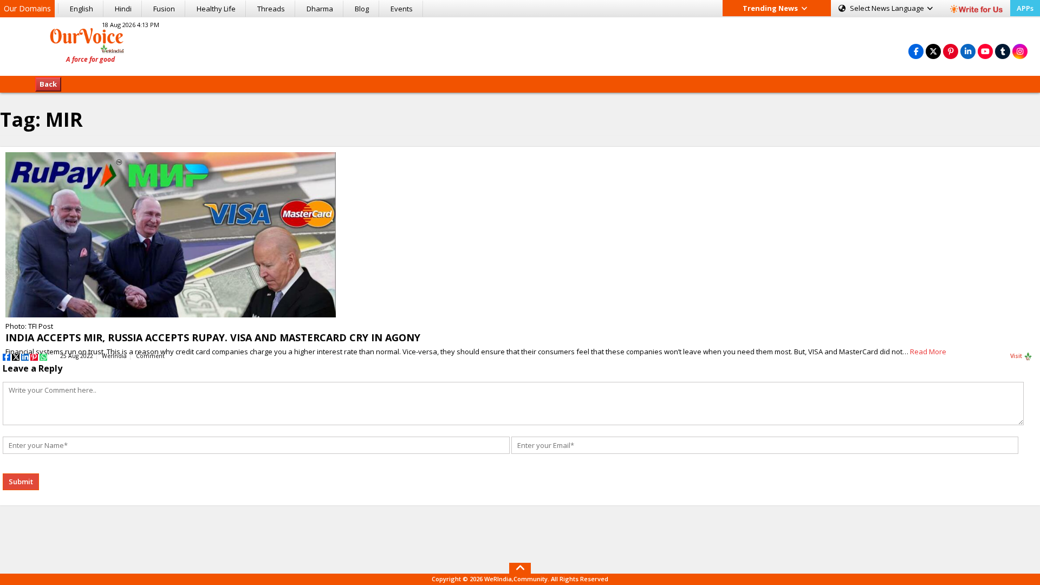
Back (48, 84)
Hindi (123, 9)
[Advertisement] (520, 45)
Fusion (164, 9)
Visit (1017, 356)
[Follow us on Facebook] (916, 51)
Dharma (320, 9)
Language (888, 8)
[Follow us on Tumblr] (1002, 51)
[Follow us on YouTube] (985, 51)
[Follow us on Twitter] (933, 51)
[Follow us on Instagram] (1020, 51)
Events (402, 9)
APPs (1025, 8)
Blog (362, 9)
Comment (150, 356)
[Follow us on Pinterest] (950, 51)
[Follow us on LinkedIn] (968, 51)
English (81, 9)
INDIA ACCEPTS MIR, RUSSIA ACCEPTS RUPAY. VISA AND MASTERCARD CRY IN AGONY (212, 337)
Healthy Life (216, 9)
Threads (271, 9)
